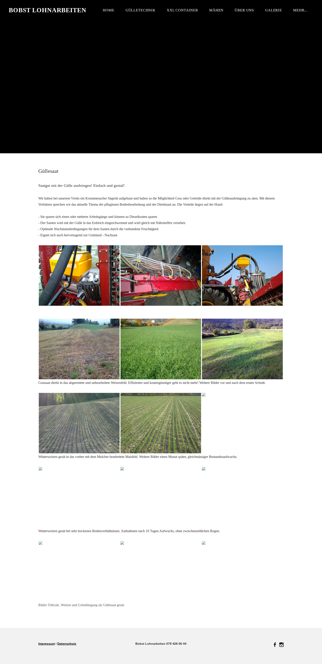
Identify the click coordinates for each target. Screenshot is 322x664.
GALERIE (273, 10)
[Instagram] (281, 644)
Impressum (46, 643)
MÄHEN (216, 10)
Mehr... (300, 10)
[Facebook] (275, 644)
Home (108, 10)
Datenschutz (66, 643)
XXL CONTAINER (182, 10)
